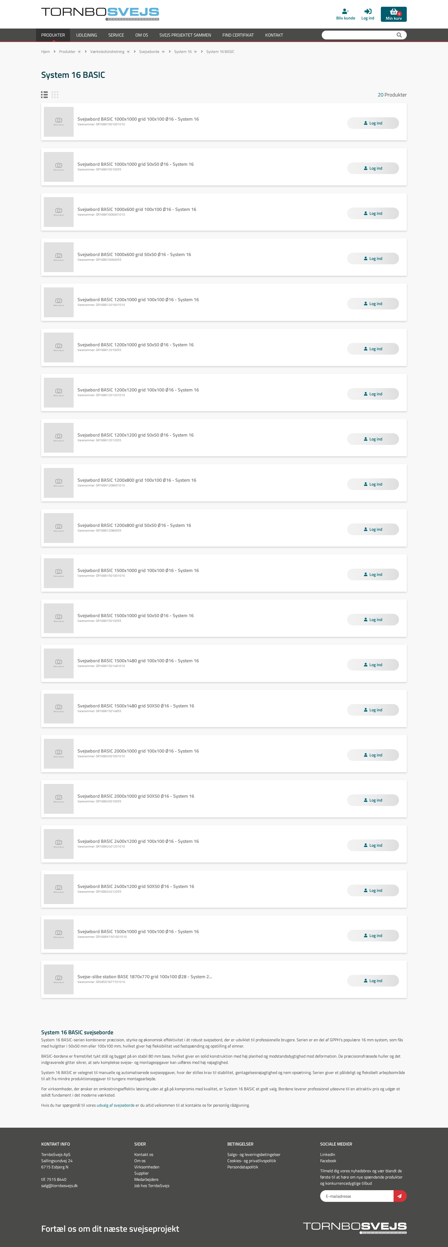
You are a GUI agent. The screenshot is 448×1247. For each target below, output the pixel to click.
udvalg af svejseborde (116, 1105)
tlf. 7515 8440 (53, 1179)
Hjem (45, 51)
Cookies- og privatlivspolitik (251, 1161)
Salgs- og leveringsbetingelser (254, 1154)
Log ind (375, 123)
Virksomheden (146, 1167)
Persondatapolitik (242, 1167)
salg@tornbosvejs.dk (59, 1185)
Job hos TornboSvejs (151, 1185)
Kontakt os (143, 1154)
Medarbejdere (146, 1179)
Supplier (141, 1173)
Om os (139, 1161)
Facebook (328, 1161)
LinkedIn (327, 1154)
